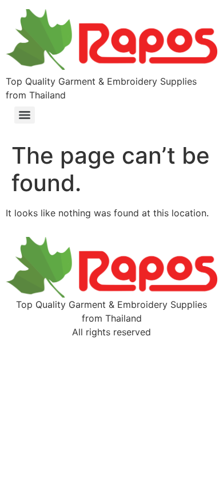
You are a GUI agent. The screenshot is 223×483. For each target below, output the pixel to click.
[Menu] (24, 115)
